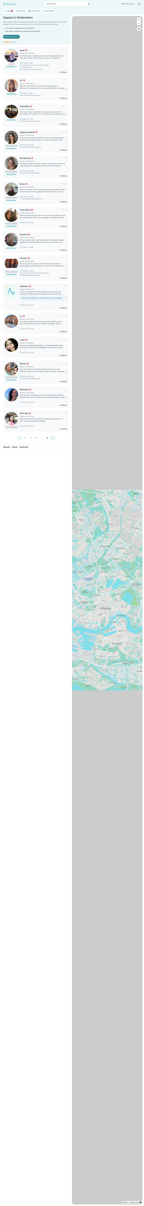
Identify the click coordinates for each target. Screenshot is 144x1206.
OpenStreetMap (134, 1202)
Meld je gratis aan (11, 37)
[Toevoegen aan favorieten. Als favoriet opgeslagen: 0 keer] (65, 286)
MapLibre (125, 1202)
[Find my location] (139, 29)
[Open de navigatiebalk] (139, 4)
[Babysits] (9, 4)
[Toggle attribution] (140, 1202)
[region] (107, 610)
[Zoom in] (139, 20)
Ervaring (21, 11)
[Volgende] (52, 438)
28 (47, 438)
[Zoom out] (139, 23)
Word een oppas (127, 4)
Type (9, 11)
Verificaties (35, 11)
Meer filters (49, 11)
